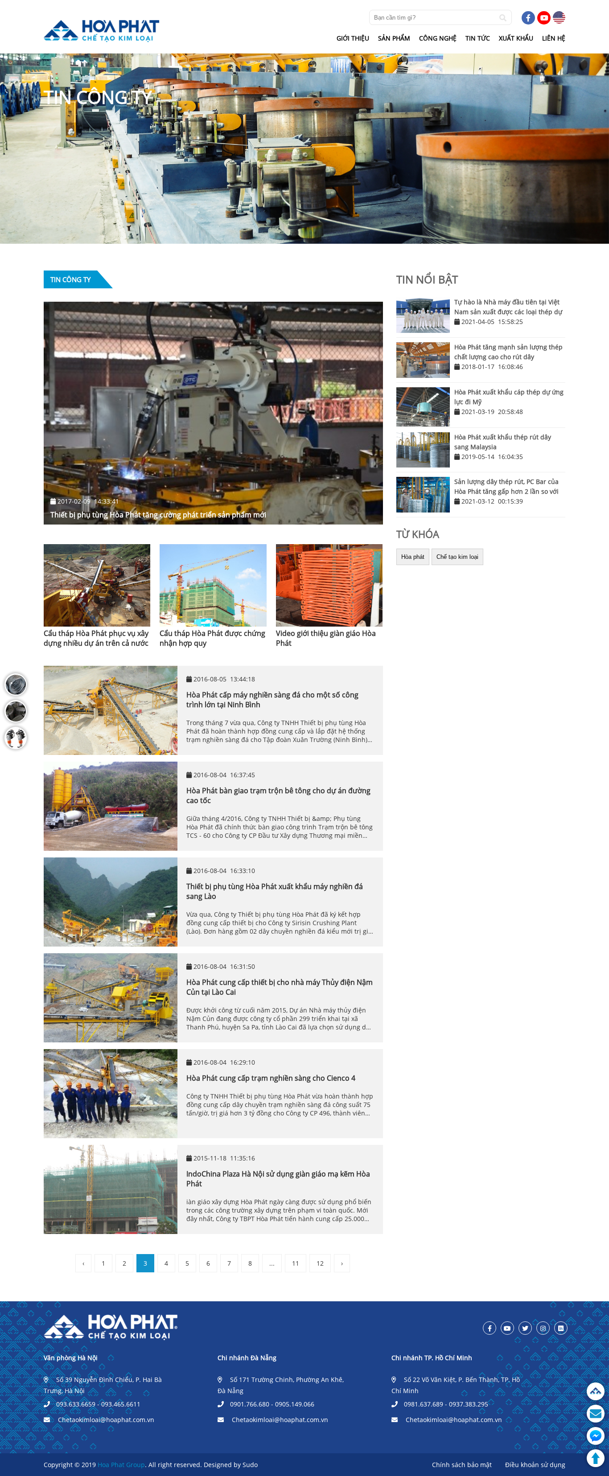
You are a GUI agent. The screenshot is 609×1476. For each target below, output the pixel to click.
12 (320, 1263)
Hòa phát (412, 557)
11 (295, 1263)
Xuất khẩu (516, 38)
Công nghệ (438, 38)
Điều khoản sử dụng (535, 1464)
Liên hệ (553, 38)
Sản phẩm (394, 38)
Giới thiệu (353, 38)
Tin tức (477, 38)
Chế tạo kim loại (457, 557)
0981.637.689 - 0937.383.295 (446, 1404)
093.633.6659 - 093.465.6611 (98, 1404)
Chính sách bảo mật (462, 1464)
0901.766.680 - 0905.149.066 (272, 1404)
